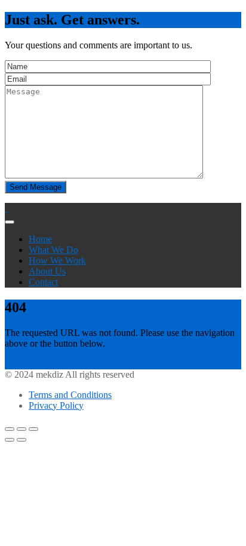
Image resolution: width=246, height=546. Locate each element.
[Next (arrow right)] (21, 440)
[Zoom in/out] (33, 429)
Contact (43, 282)
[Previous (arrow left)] (9, 440)
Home (40, 239)
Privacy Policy (56, 405)
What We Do (53, 250)
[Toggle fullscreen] (21, 429)
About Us (47, 271)
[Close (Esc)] (9, 429)
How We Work (57, 260)
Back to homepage (40, 364)
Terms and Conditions (70, 395)
